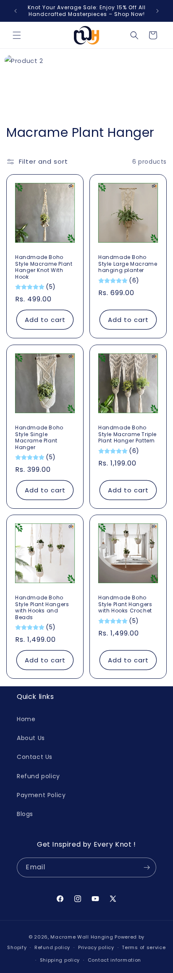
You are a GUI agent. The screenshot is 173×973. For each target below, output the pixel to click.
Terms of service (143, 947)
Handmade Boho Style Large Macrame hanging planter (127, 264)
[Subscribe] (146, 867)
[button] (17, 35)
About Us (31, 738)
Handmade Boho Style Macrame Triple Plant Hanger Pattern (127, 434)
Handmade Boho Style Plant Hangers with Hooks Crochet (125, 604)
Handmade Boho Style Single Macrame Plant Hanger (39, 437)
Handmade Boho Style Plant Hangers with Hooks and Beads (42, 607)
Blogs (25, 814)
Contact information (114, 960)
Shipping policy (60, 960)
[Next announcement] (157, 11)
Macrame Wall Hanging (81, 937)
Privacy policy (96, 947)
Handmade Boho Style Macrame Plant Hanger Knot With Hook (43, 267)
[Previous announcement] (15, 11)
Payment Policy (41, 795)
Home (26, 719)
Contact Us (34, 757)
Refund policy (38, 776)
